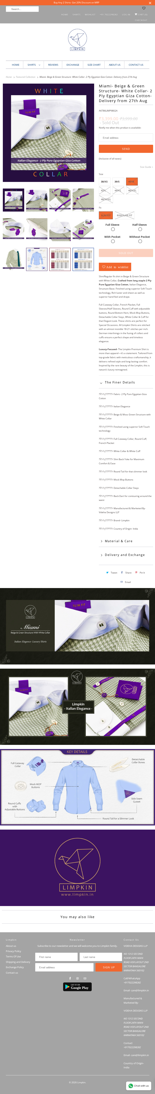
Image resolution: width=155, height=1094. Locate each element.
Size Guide (146, 167)
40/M (131, 181)
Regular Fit (124, 215)
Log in (126, 14)
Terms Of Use (13, 956)
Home (64, 14)
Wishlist (90, 14)
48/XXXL (106, 199)
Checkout (141, 20)
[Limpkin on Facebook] (70, 978)
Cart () (142, 14)
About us (114, 64)
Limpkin (81, 1082)
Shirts (77, 14)
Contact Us (136, 64)
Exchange (73, 64)
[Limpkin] (77, 43)
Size (101, 174)
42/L (103, 190)
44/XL (118, 190)
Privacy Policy (13, 951)
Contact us (12, 972)
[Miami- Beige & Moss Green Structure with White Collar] (48, 133)
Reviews (53, 64)
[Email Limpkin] (84, 978)
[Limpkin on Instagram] (77, 978)
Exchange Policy (15, 967)
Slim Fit (106, 215)
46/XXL (132, 190)
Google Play (79, 988)
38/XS (104, 181)
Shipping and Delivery (18, 962)
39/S (117, 181)
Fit (100, 207)
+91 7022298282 (109, 14)
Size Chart (94, 64)
